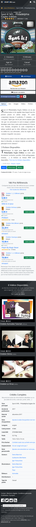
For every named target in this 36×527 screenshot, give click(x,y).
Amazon (5, 233)
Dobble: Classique (11, 237)
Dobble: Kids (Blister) (12, 223)
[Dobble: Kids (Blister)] (4, 224)
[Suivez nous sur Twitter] (7, 501)
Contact (3, 493)
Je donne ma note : (6, 68)
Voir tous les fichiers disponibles (19, 160)
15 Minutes (27, 57)
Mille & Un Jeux (7, 204)
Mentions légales (12, 493)
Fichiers (30, 104)
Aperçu (3, 104)
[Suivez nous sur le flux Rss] (15, 501)
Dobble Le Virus (7, 384)
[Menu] (2, 2)
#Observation (11, 167)
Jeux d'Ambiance (9, 8)
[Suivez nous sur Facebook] (3, 501)
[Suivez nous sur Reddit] (11, 501)
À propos (12, 495)
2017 (2, 18)
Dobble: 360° (17, 12)
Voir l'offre (29, 198)
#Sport (4, 167)
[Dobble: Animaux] (4, 208)
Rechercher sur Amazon (18, 88)
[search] (34, 2)
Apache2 (24, 520)
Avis (10, 104)
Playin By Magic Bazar (10, 247)
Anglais (18, 163)
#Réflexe (20, 167)
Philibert (5, 218)
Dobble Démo (6, 354)
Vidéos (23, 104)
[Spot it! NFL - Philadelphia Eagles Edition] (18, 37)
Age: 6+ (9, 62)
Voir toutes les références (18, 189)
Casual (27, 62)
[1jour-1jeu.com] (15, 2)
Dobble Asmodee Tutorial (11, 324)
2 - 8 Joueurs (9, 57)
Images (16, 104)
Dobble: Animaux (11, 207)
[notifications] (30, 2)
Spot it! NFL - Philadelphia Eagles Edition (15, 15)
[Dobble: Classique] (4, 238)
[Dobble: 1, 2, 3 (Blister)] (4, 194)
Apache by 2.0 (5, 522)
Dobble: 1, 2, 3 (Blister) (13, 193)
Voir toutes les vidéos (18, 294)
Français (13, 163)
